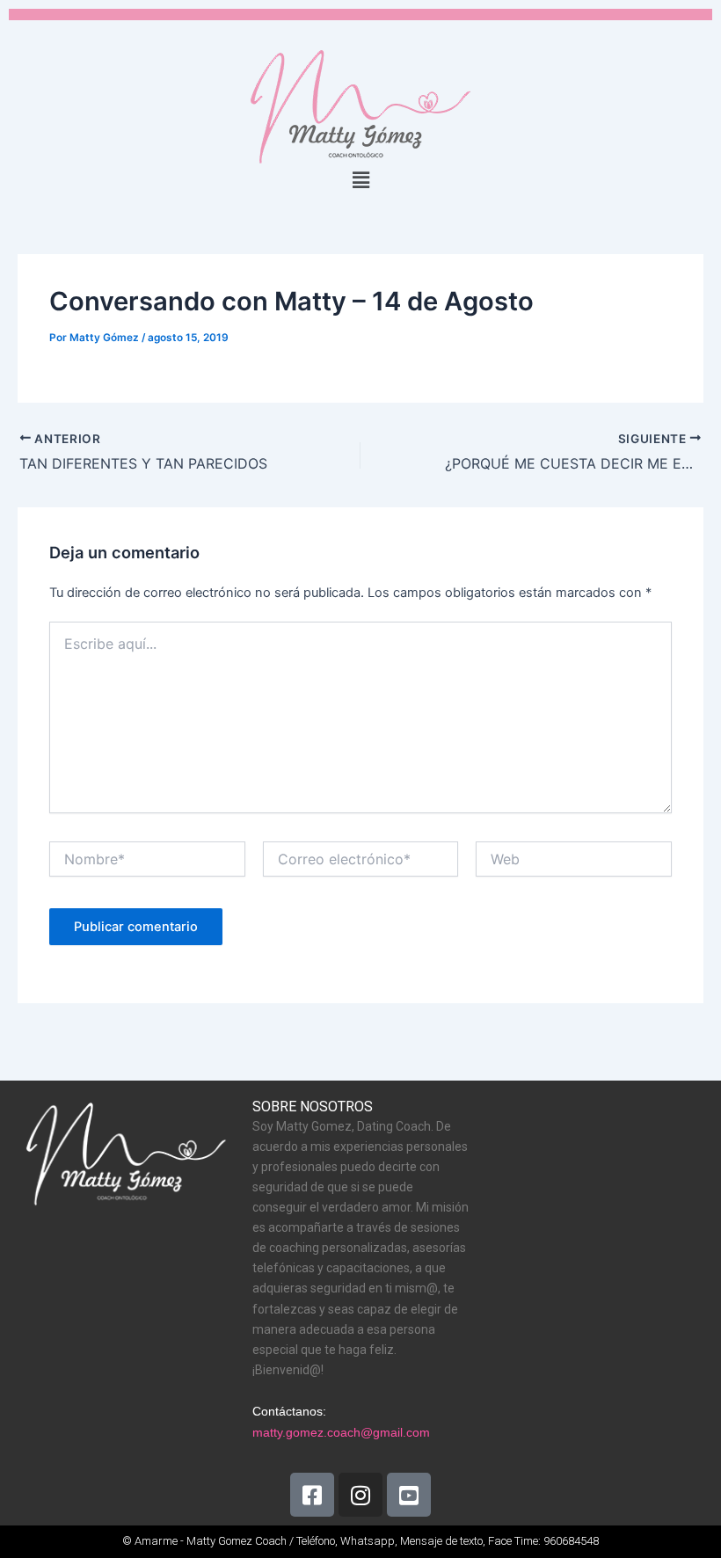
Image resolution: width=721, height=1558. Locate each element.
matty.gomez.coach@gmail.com (341, 1432)
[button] (360, 180)
